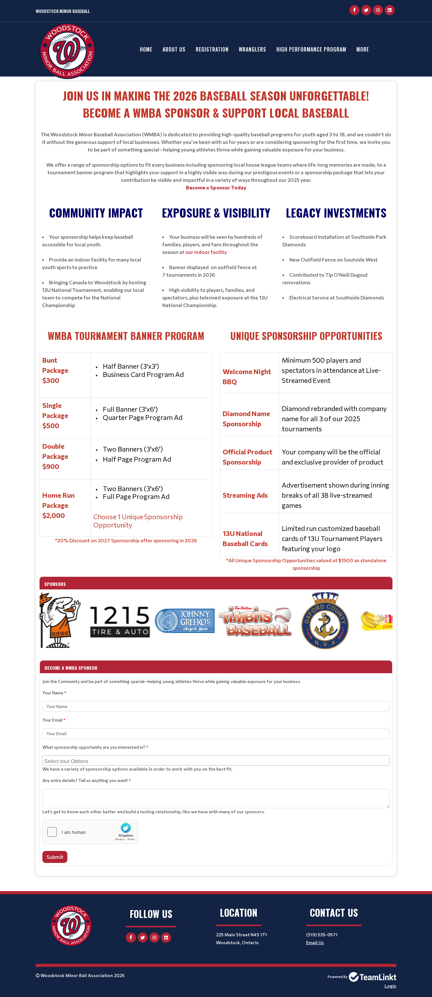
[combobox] (216, 760)
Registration (212, 49)
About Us (174, 49)
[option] (82, 621)
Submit (54, 857)
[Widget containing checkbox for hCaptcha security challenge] (90, 832)
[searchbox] (216, 760)
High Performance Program (311, 49)
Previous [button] (51, 617)
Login (390, 985)
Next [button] (381, 617)
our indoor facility (206, 252)
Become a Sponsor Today (216, 187)
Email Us (315, 942)
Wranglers (252, 49)
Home (146, 49)
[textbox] (216, 139)
